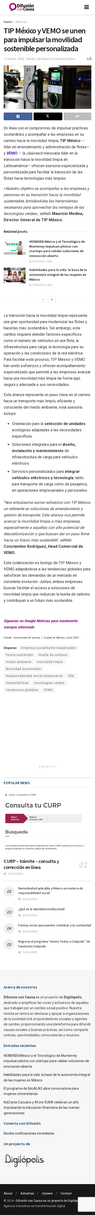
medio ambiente (18, 662)
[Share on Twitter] (48, 116)
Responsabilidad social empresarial (34, 676)
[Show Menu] (86, 7)
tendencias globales (22, 690)
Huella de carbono (53, 655)
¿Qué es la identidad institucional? (41, 909)
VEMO (48, 690)
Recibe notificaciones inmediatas (29, 1133)
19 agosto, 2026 (41, 285)
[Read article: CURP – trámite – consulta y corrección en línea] (47, 823)
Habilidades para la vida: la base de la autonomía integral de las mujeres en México (58, 274)
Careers (47, 1193)
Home (8, 22)
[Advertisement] (47, 731)
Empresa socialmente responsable (48, 648)
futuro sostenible (19, 655)
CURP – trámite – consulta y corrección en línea (31, 864)
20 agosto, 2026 (41, 261)
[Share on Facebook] (18, 116)
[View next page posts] (52, 299)
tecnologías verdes (49, 683)
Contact (66, 1193)
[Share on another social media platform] (77, 116)
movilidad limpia (50, 662)
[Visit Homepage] (22, 7)
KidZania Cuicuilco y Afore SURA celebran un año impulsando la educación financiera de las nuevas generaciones (41, 1107)
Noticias (21, 22)
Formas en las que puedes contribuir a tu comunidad (54, 925)
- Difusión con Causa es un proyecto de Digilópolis (48, 1200)
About (8, 1193)
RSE (71, 676)
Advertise (27, 1193)
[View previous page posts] (43, 299)
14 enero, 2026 (14, 59)
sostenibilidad (17, 683)
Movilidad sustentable (23, 669)
